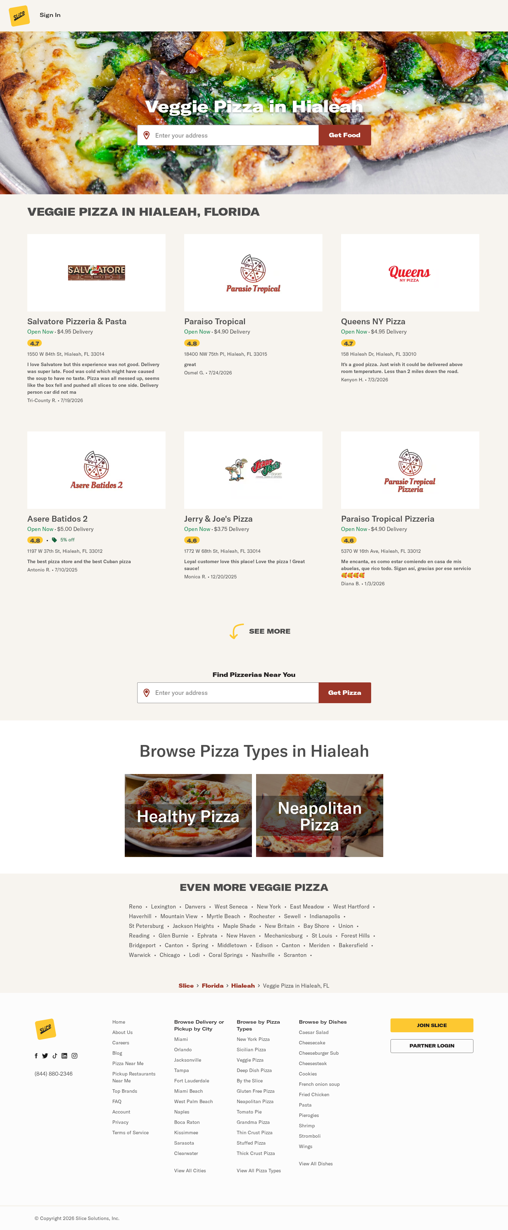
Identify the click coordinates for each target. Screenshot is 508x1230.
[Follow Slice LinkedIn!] (64, 1056)
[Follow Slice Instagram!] (75, 1056)
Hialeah (243, 985)
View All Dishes (316, 1164)
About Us (122, 1032)
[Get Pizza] (345, 692)
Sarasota (184, 1143)
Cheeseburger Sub (319, 1053)
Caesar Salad (314, 1032)
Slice (186, 985)
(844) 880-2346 (54, 1073)
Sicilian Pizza (251, 1049)
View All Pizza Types (259, 1170)
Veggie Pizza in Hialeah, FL (296, 985)
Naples (181, 1112)
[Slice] (18, 15)
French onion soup (319, 1084)
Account (121, 1112)
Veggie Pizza (250, 1060)
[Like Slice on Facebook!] (36, 1056)
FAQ (116, 1101)
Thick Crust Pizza (256, 1153)
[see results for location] (147, 135)
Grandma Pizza (253, 1122)
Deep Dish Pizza (254, 1070)
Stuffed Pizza (251, 1143)
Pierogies (309, 1115)
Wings (305, 1146)
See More (270, 631)
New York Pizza (253, 1039)
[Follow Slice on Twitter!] (45, 1056)
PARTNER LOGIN (432, 1046)
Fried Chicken (314, 1094)
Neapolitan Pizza (255, 1101)
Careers (120, 1043)
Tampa (181, 1070)
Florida (213, 985)
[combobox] (237, 135)
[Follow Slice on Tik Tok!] (55, 1056)
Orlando (183, 1049)
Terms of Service (130, 1132)
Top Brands (124, 1091)
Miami (181, 1039)
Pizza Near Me (127, 1063)
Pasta (305, 1105)
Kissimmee (186, 1132)
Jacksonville (187, 1060)
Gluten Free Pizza (256, 1091)
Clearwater (186, 1153)
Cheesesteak (313, 1063)
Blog (117, 1053)
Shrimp (307, 1125)
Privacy (120, 1122)
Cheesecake (312, 1043)
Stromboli (310, 1136)
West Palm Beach (193, 1101)
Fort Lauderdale (191, 1081)
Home (118, 1022)
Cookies (308, 1074)
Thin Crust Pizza (255, 1132)
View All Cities (190, 1170)
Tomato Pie (249, 1112)
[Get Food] (345, 135)
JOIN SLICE (432, 1025)
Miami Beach (188, 1091)
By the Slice (250, 1081)
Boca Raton (187, 1122)
